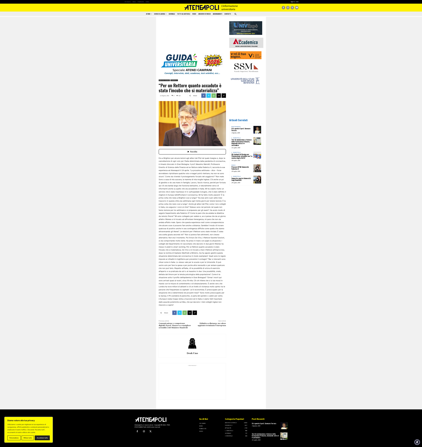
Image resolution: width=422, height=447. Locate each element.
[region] (28, 430)
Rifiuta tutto (28, 438)
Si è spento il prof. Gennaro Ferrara (240, 129)
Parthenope (236, 126)
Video (233, 165)
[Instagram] (288, 7)
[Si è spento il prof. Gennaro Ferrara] (257, 130)
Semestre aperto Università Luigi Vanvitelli (241, 179)
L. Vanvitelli (236, 138)
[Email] (218, 95)
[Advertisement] (192, 36)
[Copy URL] (224, 95)
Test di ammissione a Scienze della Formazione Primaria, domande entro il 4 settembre (241, 142)
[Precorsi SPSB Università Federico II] (257, 168)
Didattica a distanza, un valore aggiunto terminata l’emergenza (212, 324)
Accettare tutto (42, 438)
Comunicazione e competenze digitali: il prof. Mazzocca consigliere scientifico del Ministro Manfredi (175, 325)
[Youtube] (296, 7)
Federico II (174, 80)
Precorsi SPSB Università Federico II (240, 168)
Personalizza (14, 438)
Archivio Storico (164, 80)
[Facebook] (283, 7)
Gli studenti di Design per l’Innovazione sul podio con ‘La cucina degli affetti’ (241, 156)
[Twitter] (292, 7)
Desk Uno (192, 353)
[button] (235, 14)
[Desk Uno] (192, 343)
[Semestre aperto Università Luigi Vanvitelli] (257, 179)
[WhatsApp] (213, 95)
